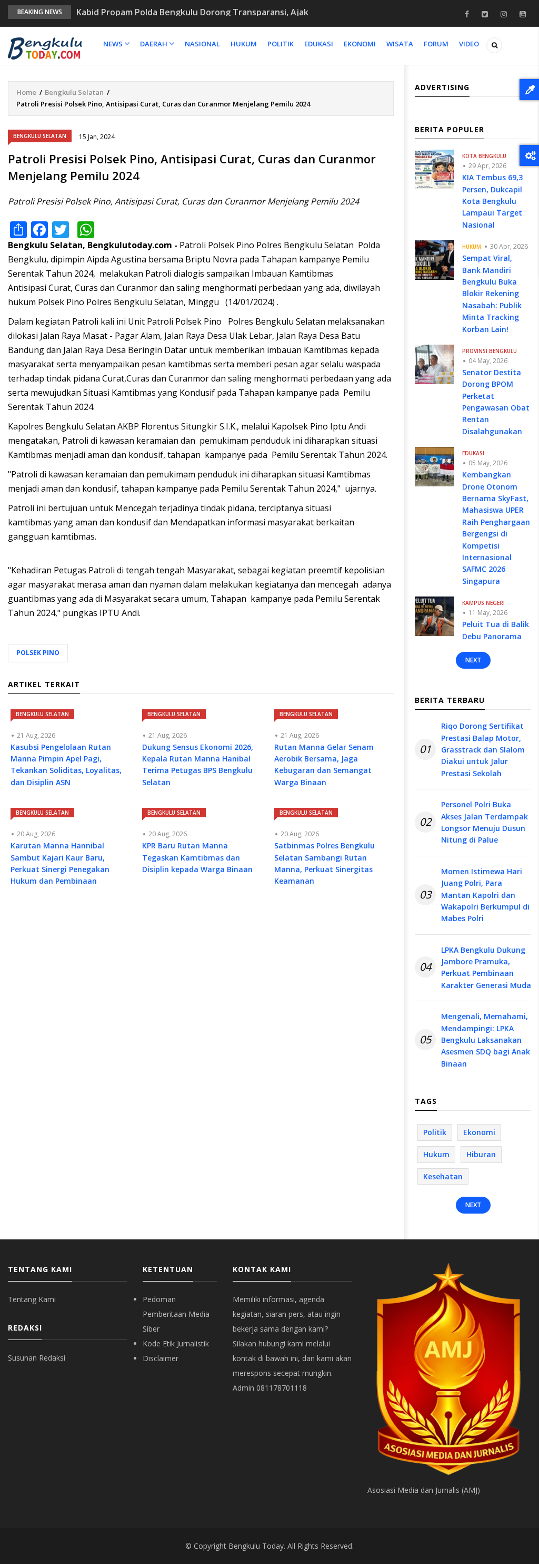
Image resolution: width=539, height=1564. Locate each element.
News (113, 43)
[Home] (45, 47)
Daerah (154, 43)
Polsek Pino (37, 652)
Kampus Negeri (483, 603)
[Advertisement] (201, 992)
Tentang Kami (32, 1299)
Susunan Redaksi (36, 1358)
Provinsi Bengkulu (489, 351)
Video (469, 43)
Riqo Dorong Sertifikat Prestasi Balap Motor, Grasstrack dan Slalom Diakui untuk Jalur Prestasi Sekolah (483, 749)
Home (26, 92)
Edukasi (318, 43)
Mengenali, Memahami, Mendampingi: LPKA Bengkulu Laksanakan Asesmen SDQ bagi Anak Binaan (485, 1040)
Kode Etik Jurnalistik (176, 1343)
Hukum (244, 43)
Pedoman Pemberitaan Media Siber (176, 1314)
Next (473, 660)
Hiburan (481, 1154)
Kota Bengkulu (484, 156)
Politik (280, 43)
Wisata (399, 43)
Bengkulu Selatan (74, 92)
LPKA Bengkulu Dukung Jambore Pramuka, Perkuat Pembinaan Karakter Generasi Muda (486, 967)
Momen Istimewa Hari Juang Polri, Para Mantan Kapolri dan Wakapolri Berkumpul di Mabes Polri (485, 895)
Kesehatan (443, 1176)
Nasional (202, 43)
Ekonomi (360, 43)
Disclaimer (160, 1358)
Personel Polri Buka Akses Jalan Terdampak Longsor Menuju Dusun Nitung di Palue (484, 822)
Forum (436, 43)
